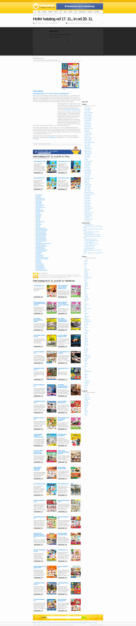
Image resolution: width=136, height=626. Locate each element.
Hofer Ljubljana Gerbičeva (41, 233)
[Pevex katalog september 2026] (76, 473)
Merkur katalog (87, 172)
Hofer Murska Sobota (40, 254)
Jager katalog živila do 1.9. (40, 517)
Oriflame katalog (87, 184)
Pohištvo (44, 11)
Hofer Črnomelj (39, 202)
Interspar (86, 322)
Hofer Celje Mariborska (40, 199)
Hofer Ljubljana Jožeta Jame (41, 234)
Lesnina (86, 332)
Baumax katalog (87, 117)
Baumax (86, 272)
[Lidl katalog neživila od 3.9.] (52, 374)
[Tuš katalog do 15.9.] (52, 291)
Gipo (85, 305)
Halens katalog (87, 140)
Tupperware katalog (88, 215)
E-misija (86, 296)
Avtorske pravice (56, 622)
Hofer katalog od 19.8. (39, 161)
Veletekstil (86, 382)
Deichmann (86, 288)
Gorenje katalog (87, 139)
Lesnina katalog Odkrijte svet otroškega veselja (38, 436)
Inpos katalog (87, 150)
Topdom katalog (87, 214)
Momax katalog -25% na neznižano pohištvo (63, 419)
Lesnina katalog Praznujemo (62, 435)
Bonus (85, 280)
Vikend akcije (67, 109)
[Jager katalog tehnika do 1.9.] (76, 506)
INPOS (85, 318)
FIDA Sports (86, 299)
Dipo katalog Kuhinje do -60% (39, 336)
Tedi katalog (86, 211)
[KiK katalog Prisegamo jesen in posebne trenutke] (76, 390)
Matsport (86, 340)
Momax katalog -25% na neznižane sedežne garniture (40, 304)
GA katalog (86, 136)
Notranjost (86, 403)
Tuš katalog (86, 217)
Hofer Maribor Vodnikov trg (41, 251)
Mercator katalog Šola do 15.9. (39, 550)
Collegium (86, 283)
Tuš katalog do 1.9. (63, 550)
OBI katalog (86, 183)
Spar (85, 365)
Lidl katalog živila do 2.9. (63, 583)
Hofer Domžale (39, 203)
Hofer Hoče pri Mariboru (40, 207)
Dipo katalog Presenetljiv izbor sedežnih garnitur (62, 320)
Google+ (90, 622)
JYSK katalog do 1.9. (63, 484)
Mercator (86, 341)
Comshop (86, 285)
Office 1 (86, 347)
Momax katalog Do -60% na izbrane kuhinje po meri (63, 287)
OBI (85, 346)
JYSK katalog (87, 156)
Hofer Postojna (39, 261)
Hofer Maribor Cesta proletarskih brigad (43, 243)
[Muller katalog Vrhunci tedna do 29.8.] (52, 572)
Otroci (75, 11)
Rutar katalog (87, 197)
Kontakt (61, 622)
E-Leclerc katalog (88, 132)
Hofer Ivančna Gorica (40, 211)
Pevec (85, 354)
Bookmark (78, 622)
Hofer (85, 310)
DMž (85, 293)
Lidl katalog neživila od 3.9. (39, 369)
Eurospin (86, 297)
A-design (86, 260)
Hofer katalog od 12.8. (63, 161)
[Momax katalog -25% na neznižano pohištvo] (76, 423)
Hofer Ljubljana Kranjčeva (41, 235)
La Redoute (86, 330)
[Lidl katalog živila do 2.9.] (76, 588)
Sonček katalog (87, 203)
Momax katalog (87, 173)
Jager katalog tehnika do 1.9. (63, 501)
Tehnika (70, 11)
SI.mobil (86, 363)
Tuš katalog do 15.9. (39, 285)
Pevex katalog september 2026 (62, 468)
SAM (85, 361)
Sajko (85, 360)
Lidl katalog (86, 165)
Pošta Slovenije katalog (89, 194)
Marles (85, 336)
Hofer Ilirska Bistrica (39, 210)
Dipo (85, 289)
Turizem (86, 414)
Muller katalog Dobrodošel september (37, 469)
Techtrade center (87, 371)
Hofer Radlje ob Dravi (40, 266)
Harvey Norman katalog (89, 142)
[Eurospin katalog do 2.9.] (52, 605)
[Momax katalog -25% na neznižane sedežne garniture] (52, 308)
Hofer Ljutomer (39, 242)
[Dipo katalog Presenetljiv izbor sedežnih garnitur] (76, 324)
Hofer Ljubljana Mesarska (41, 236)
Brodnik (86, 282)
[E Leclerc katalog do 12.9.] (52, 357)
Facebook (95, 622)
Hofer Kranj (38, 219)
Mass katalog (87, 168)
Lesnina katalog (87, 164)
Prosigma (86, 358)
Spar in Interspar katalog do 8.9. (62, 402)
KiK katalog (86, 157)
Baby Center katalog (88, 112)
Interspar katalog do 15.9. (39, 418)
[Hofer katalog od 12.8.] (76, 167)
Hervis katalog (87, 143)
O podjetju (35, 622)
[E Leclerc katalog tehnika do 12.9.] (76, 341)
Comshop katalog (88, 123)
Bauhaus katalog (87, 115)
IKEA (85, 314)
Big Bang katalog (87, 118)
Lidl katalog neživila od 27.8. (39, 583)
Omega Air (86, 349)
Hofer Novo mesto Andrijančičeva (42, 257)
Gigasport (86, 304)
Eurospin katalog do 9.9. (39, 385)
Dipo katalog (87, 129)
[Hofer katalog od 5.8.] (52, 183)
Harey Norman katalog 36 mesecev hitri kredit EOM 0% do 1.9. (40, 535)
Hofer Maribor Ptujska (40, 247)
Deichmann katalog (88, 128)
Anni (85, 266)
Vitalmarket (86, 383)
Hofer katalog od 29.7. (63, 178)
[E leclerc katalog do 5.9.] (76, 572)
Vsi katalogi (73, 622)
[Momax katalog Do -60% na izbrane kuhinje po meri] (76, 291)
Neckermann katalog (88, 178)
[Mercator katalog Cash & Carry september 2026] (52, 456)
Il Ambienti (86, 316)
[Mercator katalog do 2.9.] (76, 522)
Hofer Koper (38, 217)
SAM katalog (87, 201)
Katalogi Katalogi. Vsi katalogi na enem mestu (44, 6)
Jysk (85, 329)
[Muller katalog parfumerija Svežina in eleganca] (76, 456)
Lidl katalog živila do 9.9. (63, 369)
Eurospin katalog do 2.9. (39, 600)
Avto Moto (89, 11)
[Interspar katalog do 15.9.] (52, 423)
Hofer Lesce (38, 225)
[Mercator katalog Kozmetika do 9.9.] (76, 539)
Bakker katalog (87, 114)
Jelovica (86, 327)
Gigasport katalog (88, 137)
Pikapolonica (87, 355)
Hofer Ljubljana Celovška (41, 228)
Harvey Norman (87, 308)
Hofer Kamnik (38, 215)
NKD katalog (87, 179)
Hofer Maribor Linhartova (40, 244)
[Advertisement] (45, 73)
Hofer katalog (52, 137)
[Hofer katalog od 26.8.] (52, 489)
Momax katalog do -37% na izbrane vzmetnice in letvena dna (63, 304)
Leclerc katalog (87, 162)
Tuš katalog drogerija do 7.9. (39, 402)
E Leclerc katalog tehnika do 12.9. (62, 336)
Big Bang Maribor (88, 277)
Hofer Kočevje (38, 216)
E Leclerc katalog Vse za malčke (63, 352)
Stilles (85, 366)
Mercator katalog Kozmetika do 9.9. (62, 534)
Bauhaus (86, 271)
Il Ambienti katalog (88, 148)
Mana (85, 335)
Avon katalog (87, 111)
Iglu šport (86, 313)
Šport (65, 11)
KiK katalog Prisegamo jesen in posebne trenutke (63, 386)
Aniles (85, 264)
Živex (85, 387)
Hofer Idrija (38, 208)
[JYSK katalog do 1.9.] (76, 489)
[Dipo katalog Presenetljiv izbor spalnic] (52, 324)
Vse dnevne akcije (76, 109)
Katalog (68, 622)
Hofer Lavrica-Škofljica (40, 221)
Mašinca (86, 338)
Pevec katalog (87, 190)
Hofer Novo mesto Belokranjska (42, 258)
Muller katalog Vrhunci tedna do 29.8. (40, 567)
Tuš (85, 379)
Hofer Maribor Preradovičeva (41, 245)
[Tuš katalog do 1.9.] (76, 555)
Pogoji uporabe (50, 622)
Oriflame (86, 351)
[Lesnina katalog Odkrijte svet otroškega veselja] (52, 440)
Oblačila (50, 11)
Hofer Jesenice (39, 213)
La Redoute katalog (88, 161)
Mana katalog (87, 167)
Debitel (85, 286)
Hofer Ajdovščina (39, 194)
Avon (85, 268)
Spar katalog (87, 204)
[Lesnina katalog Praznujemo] (76, 440)
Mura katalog (87, 176)
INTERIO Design (87, 321)
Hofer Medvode (39, 252)
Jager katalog (87, 154)
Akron (85, 261)
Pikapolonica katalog (88, 192)
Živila (39, 11)
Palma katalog (87, 187)
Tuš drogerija (87, 380)
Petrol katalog (87, 189)
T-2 (85, 368)
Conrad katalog (87, 125)
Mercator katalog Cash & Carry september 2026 (38, 452)
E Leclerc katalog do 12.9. (39, 352)
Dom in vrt (86, 396)
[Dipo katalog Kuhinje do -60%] (52, 341)
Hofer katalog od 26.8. (39, 484)
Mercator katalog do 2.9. (63, 517)
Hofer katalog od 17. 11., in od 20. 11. (63, 19)
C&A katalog (87, 121)
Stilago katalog (87, 206)
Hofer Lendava (39, 224)
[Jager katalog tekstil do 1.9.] (52, 506)
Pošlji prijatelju (83, 622)
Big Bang (86, 275)
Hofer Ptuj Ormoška (39, 263)
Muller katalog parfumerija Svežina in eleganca (64, 452)
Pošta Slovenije (87, 357)
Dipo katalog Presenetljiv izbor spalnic (38, 320)
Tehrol (85, 376)
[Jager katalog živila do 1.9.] (52, 522)
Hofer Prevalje (38, 262)
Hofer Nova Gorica (39, 256)
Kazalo (65, 622)
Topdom (86, 377)
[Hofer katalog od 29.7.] (76, 183)
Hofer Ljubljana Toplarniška (41, 240)
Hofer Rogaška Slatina (40, 267)
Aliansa (85, 263)
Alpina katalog (87, 109)
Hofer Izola (38, 212)
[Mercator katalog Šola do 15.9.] (52, 555)
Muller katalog (87, 175)
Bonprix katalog (87, 120)
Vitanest (86, 385)
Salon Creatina (87, 200)
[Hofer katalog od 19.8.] (52, 167)
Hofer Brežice (38, 197)
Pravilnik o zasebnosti (42, 622)
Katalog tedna (87, 399)
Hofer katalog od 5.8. (39, 178)
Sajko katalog (87, 198)
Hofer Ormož (38, 260)
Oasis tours (86, 181)
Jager (85, 325)
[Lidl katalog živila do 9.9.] (76, 374)
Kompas (86, 159)
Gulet (85, 307)
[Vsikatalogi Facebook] (79, 9)
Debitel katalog (87, 126)
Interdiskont (86, 319)
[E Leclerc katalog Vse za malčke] (76, 357)
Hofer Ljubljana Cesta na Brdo (41, 229)
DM (85, 291)
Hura (85, 311)
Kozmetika (96, 11)
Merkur (85, 343)
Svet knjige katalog (88, 208)
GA (85, 302)
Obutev (56, 11)
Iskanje (43, 617)
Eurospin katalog (87, 134)
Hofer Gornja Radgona (40, 204)
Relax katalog (87, 195)
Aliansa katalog (87, 107)
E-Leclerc (86, 294)
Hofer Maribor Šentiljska (40, 248)
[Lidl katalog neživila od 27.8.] (52, 588)
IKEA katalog (87, 147)
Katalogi (35, 11)
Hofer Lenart (38, 222)
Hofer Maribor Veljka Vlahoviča (42, 249)
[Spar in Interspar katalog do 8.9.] (76, 407)
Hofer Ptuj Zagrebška (40, 265)
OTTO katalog (87, 186)
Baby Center (87, 269)
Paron (85, 352)
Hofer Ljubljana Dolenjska (41, 231)
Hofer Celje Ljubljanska (40, 198)
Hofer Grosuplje (39, 206)
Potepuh (86, 411)
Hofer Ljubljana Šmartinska (41, 239)
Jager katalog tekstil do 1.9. (39, 501)
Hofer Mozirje (38, 253)
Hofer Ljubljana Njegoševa (41, 238)
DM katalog (86, 131)
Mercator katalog (87, 170)
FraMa (85, 300)
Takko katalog (87, 209)
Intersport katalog (88, 153)
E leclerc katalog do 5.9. (63, 567)
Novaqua (86, 344)
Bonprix (86, 278)
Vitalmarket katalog (88, 219)
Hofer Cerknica (39, 201)
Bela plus (86, 274)
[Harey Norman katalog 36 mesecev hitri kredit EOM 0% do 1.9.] (52, 539)
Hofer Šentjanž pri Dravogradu (42, 270)
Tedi (85, 372)
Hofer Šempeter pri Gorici (41, 269)
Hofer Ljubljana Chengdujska (41, 230)
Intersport (86, 324)
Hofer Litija (38, 226)
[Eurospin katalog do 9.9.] (52, 390)
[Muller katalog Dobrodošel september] (52, 473)
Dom (61, 11)
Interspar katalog (87, 151)
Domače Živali (82, 11)
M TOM (86, 333)
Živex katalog (87, 220)
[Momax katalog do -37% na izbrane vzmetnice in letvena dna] (76, 308)
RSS (87, 622)
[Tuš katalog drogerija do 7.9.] (52, 407)
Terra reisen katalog (88, 212)
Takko (85, 369)
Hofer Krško (38, 220)
